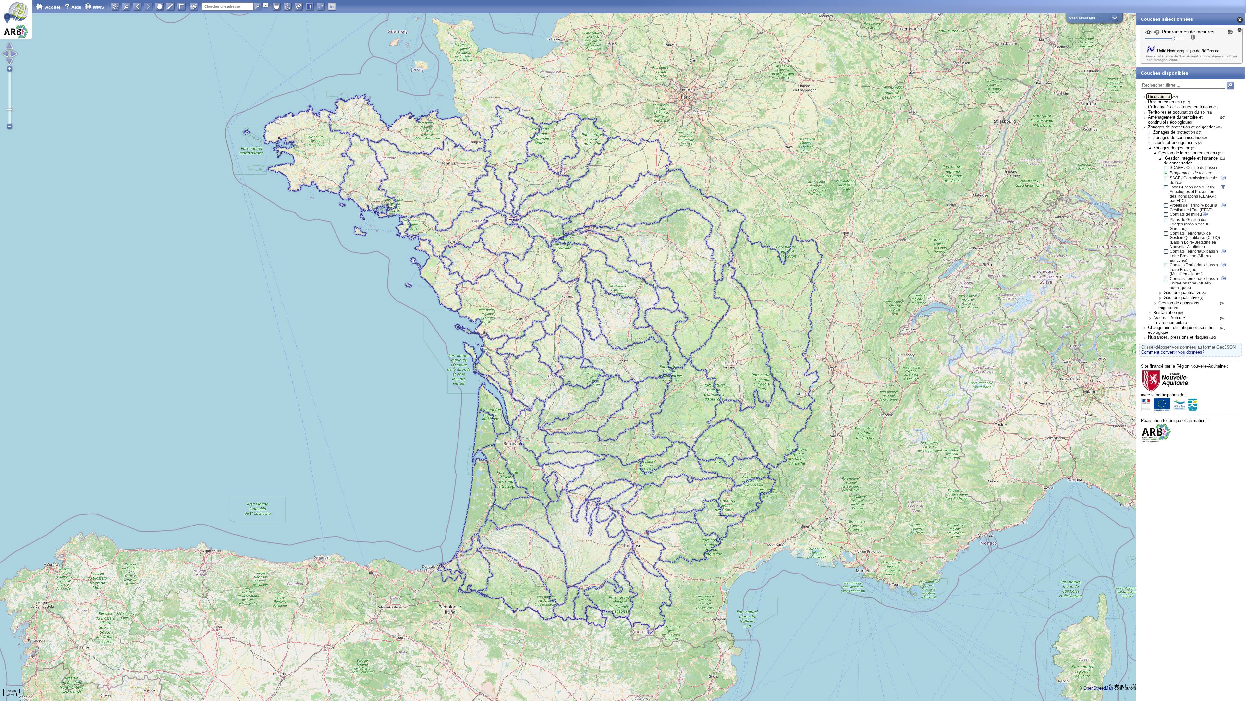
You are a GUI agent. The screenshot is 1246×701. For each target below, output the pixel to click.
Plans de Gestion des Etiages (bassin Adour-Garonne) (1190, 224)
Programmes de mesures (1192, 173)
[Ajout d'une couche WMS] (194, 6)
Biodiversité (1159, 96)
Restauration (1165, 312)
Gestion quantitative (1182, 292)
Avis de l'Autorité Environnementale (1170, 320)
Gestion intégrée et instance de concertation (1191, 160)
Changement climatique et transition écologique (1181, 330)
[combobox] (265, 5)
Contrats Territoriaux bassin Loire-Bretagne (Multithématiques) (1194, 269)
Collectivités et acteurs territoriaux (1180, 106)
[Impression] (276, 6)
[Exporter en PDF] (287, 6)
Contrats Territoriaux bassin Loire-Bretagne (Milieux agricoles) (1194, 256)
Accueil (53, 7)
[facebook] (309, 6)
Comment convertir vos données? (1172, 352)
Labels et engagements (1175, 142)
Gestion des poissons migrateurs (1178, 305)
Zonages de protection (1174, 132)
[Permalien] (298, 6)
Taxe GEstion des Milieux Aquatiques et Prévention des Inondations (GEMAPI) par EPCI (1193, 194)
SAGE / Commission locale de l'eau (1193, 180)
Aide (74, 7)
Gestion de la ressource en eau (1187, 153)
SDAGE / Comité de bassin (1193, 167)
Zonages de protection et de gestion (1181, 127)
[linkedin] (332, 6)
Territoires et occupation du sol (1177, 112)
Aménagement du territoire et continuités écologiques (1175, 120)
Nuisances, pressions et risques (1178, 337)
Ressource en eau (1165, 101)
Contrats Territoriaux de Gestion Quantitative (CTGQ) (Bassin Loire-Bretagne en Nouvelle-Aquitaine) (1195, 240)
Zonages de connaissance (1178, 137)
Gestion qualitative (1181, 297)
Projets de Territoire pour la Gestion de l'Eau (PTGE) (1193, 207)
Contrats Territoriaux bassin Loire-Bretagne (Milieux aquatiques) (1194, 283)
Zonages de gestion (1171, 147)
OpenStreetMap (1098, 688)
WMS (98, 7)
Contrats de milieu (1186, 214)
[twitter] (320, 6)
